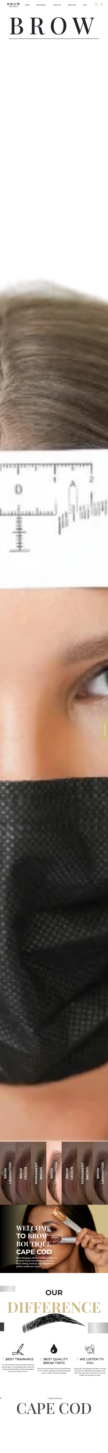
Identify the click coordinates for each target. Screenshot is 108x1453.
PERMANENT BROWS (38, 1173)
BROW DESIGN (23, 1173)
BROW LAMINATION (7, 1173)
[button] (2, 1173)
